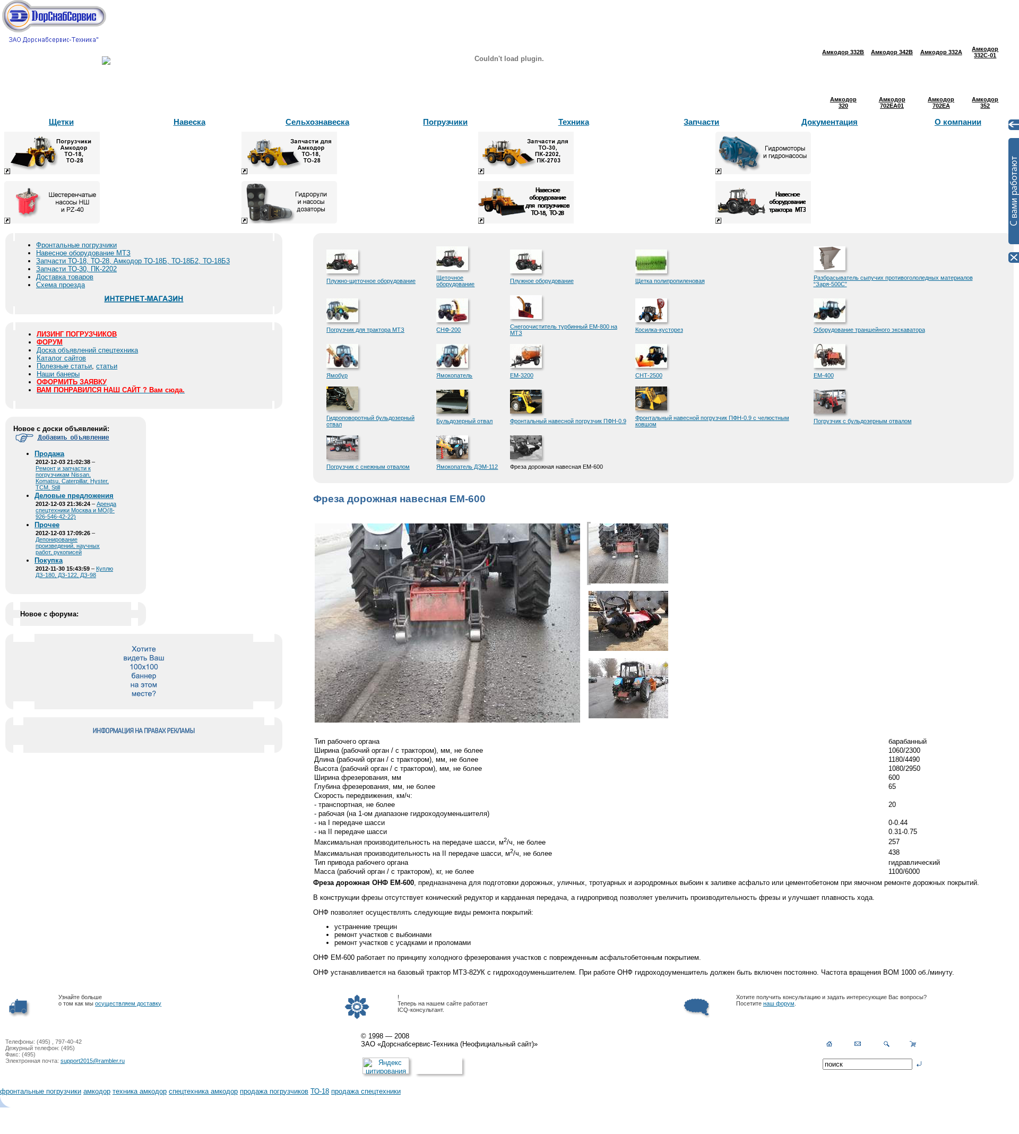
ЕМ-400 (824, 375)
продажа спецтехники (366, 1091)
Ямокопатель (454, 375)
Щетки (61, 121)
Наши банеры (58, 374)
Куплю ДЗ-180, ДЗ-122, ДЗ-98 (74, 571)
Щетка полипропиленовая (670, 281)
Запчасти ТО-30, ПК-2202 (76, 269)
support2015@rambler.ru (93, 1061)
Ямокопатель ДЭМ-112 (467, 466)
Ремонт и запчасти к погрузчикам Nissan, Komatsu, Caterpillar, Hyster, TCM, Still (72, 478)
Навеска (189, 121)
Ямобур (337, 375)
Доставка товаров (64, 277)
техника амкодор (140, 1091)
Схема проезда (60, 285)
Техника (573, 121)
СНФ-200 (448, 330)
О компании (958, 121)
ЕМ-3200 (521, 375)
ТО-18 (319, 1091)
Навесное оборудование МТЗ (83, 253)
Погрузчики (445, 121)
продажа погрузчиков (274, 1091)
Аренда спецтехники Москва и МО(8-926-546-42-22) (76, 510)
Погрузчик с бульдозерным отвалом (863, 421)
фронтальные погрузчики (40, 1091)
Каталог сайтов (61, 358)
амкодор (96, 1091)
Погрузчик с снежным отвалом (368, 466)
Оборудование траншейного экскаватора (869, 330)
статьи (106, 366)
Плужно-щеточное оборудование (371, 281)
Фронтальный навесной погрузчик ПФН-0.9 (568, 421)
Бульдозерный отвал (464, 421)
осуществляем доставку (128, 1003)
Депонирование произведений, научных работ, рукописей (68, 545)
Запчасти (701, 121)
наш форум (779, 1003)
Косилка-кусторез (659, 330)
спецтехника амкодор (203, 1091)
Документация (829, 121)
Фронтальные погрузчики (76, 245)
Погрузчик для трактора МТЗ (365, 330)
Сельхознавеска (317, 121)
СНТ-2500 (648, 375)
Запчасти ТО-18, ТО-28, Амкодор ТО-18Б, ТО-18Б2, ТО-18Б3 (133, 261)
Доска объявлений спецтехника (87, 350)
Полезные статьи (64, 366)
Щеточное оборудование (455, 280)
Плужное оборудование (542, 281)
